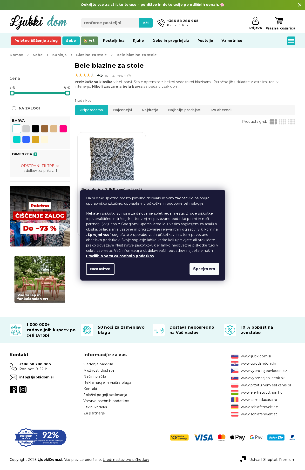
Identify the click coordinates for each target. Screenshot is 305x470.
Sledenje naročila (98, 364)
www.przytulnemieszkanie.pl (266, 385)
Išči (146, 23)
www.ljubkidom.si (256, 356)
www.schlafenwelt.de (259, 407)
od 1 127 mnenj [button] (115, 75)
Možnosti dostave (99, 370)
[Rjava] (44, 129)
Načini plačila (94, 376)
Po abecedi (221, 110)
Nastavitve (100, 269)
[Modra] (26, 140)
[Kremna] (44, 140)
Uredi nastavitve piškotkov (126, 459)
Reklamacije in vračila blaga (107, 382)
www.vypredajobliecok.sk (263, 378)
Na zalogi (29, 108)
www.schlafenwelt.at (259, 414)
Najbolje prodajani (184, 110)
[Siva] (26, 129)
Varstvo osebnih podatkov (106, 401)
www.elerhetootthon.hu (262, 392)
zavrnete (104, 250)
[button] (129, 75)
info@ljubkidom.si (36, 377)
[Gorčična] (35, 140)
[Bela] (17, 129)
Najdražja (150, 110)
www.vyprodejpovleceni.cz (264, 371)
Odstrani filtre (37, 166)
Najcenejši (122, 110)
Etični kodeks (95, 407)
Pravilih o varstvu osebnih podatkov (120, 256)
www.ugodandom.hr (259, 363)
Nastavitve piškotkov (133, 245)
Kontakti (90, 389)
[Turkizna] (17, 140)
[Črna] (35, 129)
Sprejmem (204, 269)
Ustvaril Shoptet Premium (272, 459)
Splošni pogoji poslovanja (105, 395)
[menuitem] (36, 40)
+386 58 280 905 (35, 364)
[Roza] (63, 129)
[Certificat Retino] (40, 437)
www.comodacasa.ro (259, 400)
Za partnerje (94, 413)
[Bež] (54, 129)
